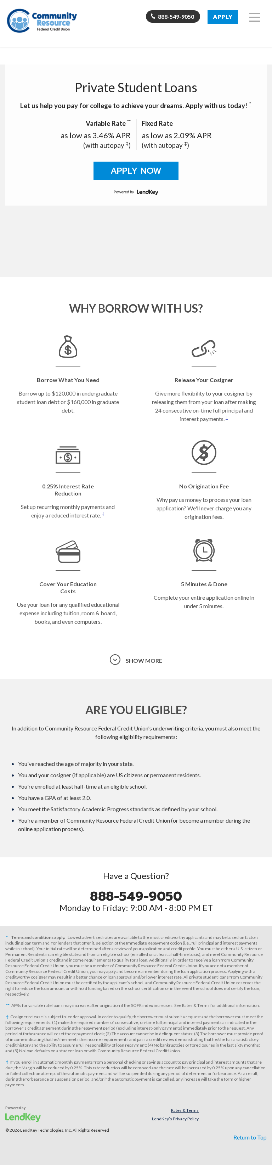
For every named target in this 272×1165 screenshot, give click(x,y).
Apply (223, 17)
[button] (254, 17)
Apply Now (136, 170)
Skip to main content (35, 61)
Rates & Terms (185, 1110)
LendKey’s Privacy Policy (175, 1119)
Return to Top (250, 1137)
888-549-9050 (176, 16)
